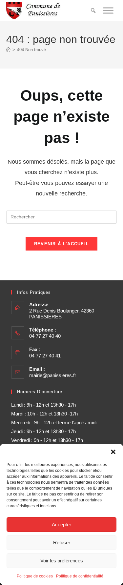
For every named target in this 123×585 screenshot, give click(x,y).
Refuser (61, 542)
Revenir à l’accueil (61, 243)
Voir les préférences (61, 560)
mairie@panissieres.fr (52, 375)
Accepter (61, 524)
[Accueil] (8, 49)
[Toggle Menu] (108, 10)
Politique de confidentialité (79, 576)
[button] (113, 452)
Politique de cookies (35, 576)
